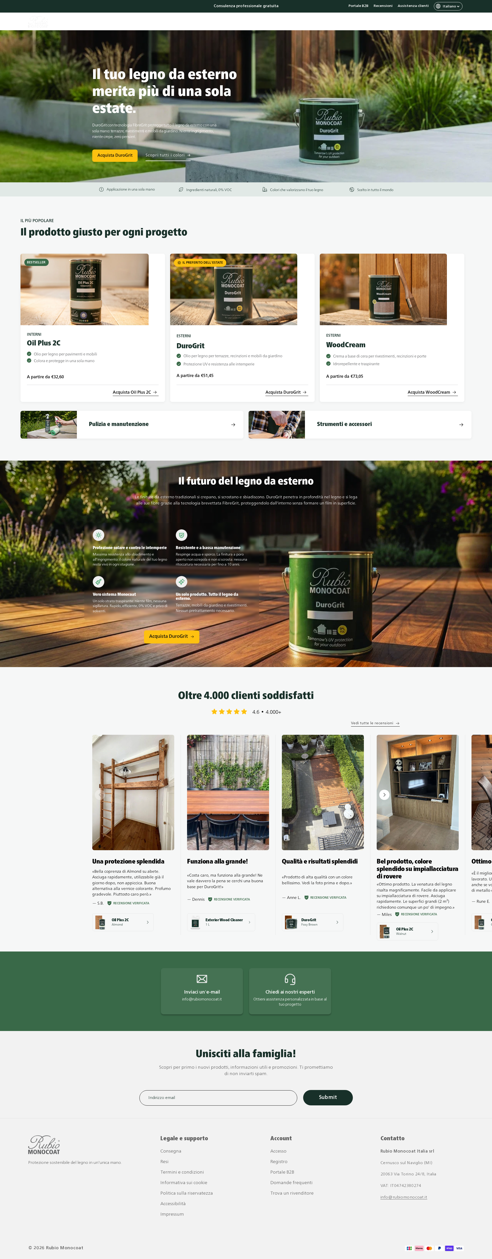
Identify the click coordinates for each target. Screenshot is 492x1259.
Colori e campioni (283, 22)
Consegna (170, 1151)
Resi (164, 1161)
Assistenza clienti (413, 6)
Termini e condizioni (182, 1172)
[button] (438, 22)
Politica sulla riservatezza (186, 1193)
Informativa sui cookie (183, 1183)
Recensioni (383, 6)
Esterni (221, 22)
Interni (195, 22)
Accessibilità (173, 1204)
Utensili (247, 22)
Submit (328, 1097)
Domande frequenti (291, 1183)
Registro (279, 1161)
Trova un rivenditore (292, 1193)
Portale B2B (358, 6)
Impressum (172, 1214)
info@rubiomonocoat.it (404, 1197)
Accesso (278, 1151)
